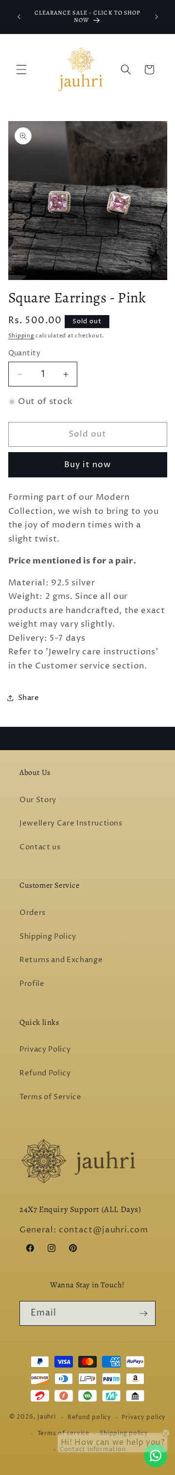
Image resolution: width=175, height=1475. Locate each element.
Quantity (24, 353)
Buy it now (87, 464)
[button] (21, 69)
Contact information (93, 1449)
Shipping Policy (47, 936)
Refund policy (89, 1417)
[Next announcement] (156, 16)
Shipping (21, 335)
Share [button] (28, 698)
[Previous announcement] (19, 16)
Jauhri (46, 1417)
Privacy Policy (44, 1049)
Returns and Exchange (61, 960)
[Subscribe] (143, 1313)
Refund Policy (45, 1073)
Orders (32, 913)
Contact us (40, 847)
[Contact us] (155, 1455)
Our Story (37, 800)
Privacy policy (144, 1417)
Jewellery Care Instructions (70, 823)
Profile (32, 984)
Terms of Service (50, 1097)
